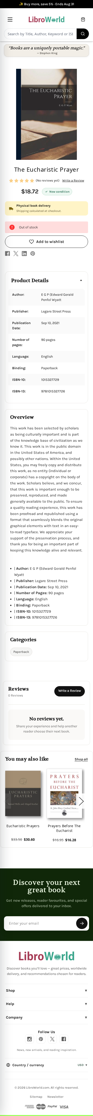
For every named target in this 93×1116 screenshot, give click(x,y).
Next (81, 801)
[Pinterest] (32, 253)
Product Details (30, 280)
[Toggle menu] (10, 19)
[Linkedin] (24, 253)
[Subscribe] (82, 923)
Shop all (81, 759)
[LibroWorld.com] (46, 956)
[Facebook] (7, 253)
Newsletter (55, 1096)
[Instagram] (29, 1039)
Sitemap (36, 1096)
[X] (15, 253)
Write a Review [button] (73, 180)
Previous (6, 801)
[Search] (83, 33)
